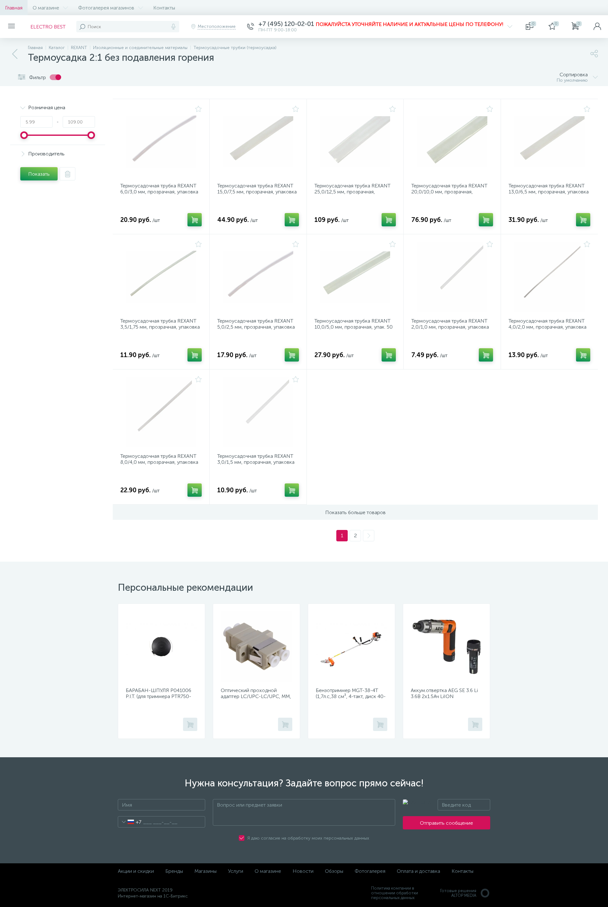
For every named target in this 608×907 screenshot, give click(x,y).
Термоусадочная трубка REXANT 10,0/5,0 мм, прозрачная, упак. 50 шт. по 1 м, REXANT (353, 327)
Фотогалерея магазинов (106, 8)
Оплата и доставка (418, 871)
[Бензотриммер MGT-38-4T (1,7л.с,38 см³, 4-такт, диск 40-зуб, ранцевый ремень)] (351, 646)
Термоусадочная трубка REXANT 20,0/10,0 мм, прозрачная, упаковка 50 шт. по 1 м (449, 192)
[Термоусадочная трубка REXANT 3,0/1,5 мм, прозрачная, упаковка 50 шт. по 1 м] (258, 412)
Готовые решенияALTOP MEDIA (458, 893)
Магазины (205, 871)
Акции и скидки (136, 871)
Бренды (174, 871)
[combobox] (129, 821)
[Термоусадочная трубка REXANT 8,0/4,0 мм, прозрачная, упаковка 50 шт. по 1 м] (161, 412)
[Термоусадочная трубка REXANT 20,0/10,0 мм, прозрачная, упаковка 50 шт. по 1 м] (452, 142)
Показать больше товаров (355, 512)
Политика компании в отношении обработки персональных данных (394, 893)
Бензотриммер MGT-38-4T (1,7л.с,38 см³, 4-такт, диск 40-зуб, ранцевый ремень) (351, 696)
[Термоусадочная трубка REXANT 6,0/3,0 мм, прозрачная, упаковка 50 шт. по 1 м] (161, 142)
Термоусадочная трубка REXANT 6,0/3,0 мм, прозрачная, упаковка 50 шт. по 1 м (159, 192)
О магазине (46, 8)
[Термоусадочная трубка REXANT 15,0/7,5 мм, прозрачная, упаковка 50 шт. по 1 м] (258, 142)
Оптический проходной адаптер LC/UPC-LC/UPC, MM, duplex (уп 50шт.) (256, 696)
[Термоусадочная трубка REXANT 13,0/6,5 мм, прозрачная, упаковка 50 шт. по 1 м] (549, 142)
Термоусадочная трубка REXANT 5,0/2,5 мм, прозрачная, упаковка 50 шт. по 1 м (256, 327)
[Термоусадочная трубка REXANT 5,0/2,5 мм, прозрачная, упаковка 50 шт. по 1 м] (258, 277)
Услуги (235, 871)
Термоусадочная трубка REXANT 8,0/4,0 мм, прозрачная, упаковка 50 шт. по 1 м (159, 462)
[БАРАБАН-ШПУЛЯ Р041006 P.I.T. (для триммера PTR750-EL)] (161, 646)
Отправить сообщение (446, 823)
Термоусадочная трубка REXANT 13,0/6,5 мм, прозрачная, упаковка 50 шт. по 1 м (549, 192)
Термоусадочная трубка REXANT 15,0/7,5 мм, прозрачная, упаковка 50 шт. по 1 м (257, 192)
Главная (13, 8)
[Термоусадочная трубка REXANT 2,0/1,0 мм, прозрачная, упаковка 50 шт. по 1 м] (452, 277)
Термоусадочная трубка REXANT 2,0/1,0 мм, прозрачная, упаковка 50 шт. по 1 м (450, 327)
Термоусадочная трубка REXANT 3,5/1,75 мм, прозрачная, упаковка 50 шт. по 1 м (160, 327)
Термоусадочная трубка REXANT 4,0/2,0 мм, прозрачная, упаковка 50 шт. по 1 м (547, 327)
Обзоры (334, 871)
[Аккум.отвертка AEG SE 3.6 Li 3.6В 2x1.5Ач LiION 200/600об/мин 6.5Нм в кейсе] (446, 646)
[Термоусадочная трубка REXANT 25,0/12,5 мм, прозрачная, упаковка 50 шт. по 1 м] (355, 142)
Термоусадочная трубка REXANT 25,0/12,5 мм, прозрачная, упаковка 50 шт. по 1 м (352, 192)
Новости (303, 871)
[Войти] (597, 26)
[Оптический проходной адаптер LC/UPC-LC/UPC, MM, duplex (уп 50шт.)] (256, 646)
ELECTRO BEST (48, 27)
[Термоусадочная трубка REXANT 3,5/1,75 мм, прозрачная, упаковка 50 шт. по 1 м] (161, 277)
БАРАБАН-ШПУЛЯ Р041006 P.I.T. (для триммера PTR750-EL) (158, 696)
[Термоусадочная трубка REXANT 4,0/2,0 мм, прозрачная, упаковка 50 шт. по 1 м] (549, 277)
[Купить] (194, 219)
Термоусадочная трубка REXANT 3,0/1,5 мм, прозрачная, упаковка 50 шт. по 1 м (255, 462)
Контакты (164, 8)
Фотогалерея (370, 871)
